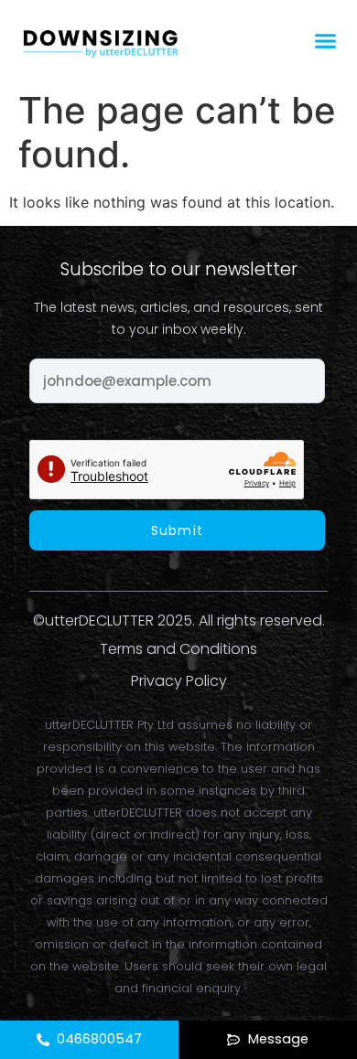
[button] (325, 41)
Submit (177, 530)
